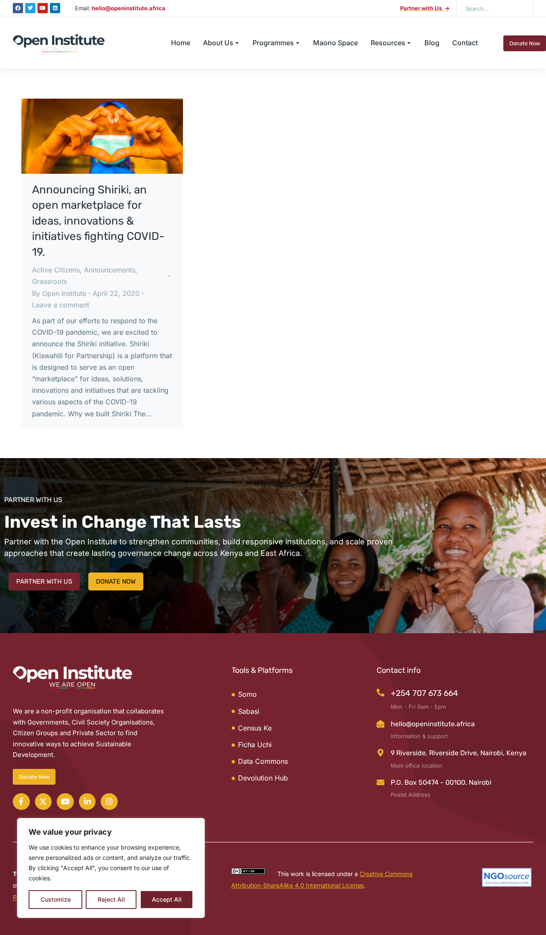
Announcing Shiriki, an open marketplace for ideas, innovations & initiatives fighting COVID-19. (98, 221)
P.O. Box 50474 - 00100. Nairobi (441, 782)
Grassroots (49, 281)
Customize (56, 899)
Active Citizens (56, 270)
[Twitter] (30, 8)
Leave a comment (60, 305)
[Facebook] (18, 8)
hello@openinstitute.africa (433, 724)
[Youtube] (43, 8)
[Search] (520, 8)
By (59, 293)
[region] (111, 868)
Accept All (167, 899)
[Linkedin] (55, 8)
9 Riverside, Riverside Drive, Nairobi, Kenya (458, 753)
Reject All (111, 899)
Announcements (109, 270)
